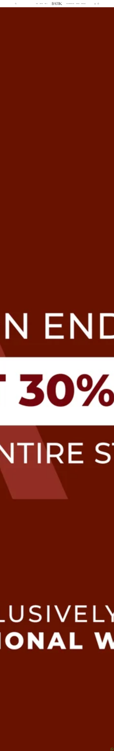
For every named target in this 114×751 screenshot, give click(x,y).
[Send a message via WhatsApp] (112, 749)
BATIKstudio (83, 3)
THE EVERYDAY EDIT (70, 3)
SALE (37, 3)
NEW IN (41, 3)
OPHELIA (77, 3)
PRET (46, 3)
